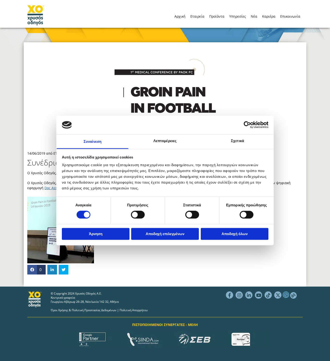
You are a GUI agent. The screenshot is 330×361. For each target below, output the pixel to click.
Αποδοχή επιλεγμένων (165, 234)
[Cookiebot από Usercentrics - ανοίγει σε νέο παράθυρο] (247, 125)
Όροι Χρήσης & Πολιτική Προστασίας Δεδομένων (83, 310)
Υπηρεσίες (237, 16)
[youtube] (258, 295)
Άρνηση (95, 234)
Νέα (254, 16)
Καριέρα (268, 16)
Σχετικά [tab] (237, 141)
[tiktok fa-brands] (268, 295)
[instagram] (239, 295)
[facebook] (229, 295)
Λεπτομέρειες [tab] (165, 141)
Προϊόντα (216, 16)
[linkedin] (248, 295)
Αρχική (180, 16)
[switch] (138, 215)
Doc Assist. (53, 188)
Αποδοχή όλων (235, 234)
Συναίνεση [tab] (92, 141)
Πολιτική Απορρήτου (134, 310)
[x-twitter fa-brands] (277, 295)
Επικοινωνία (290, 16)
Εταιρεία (197, 16)
